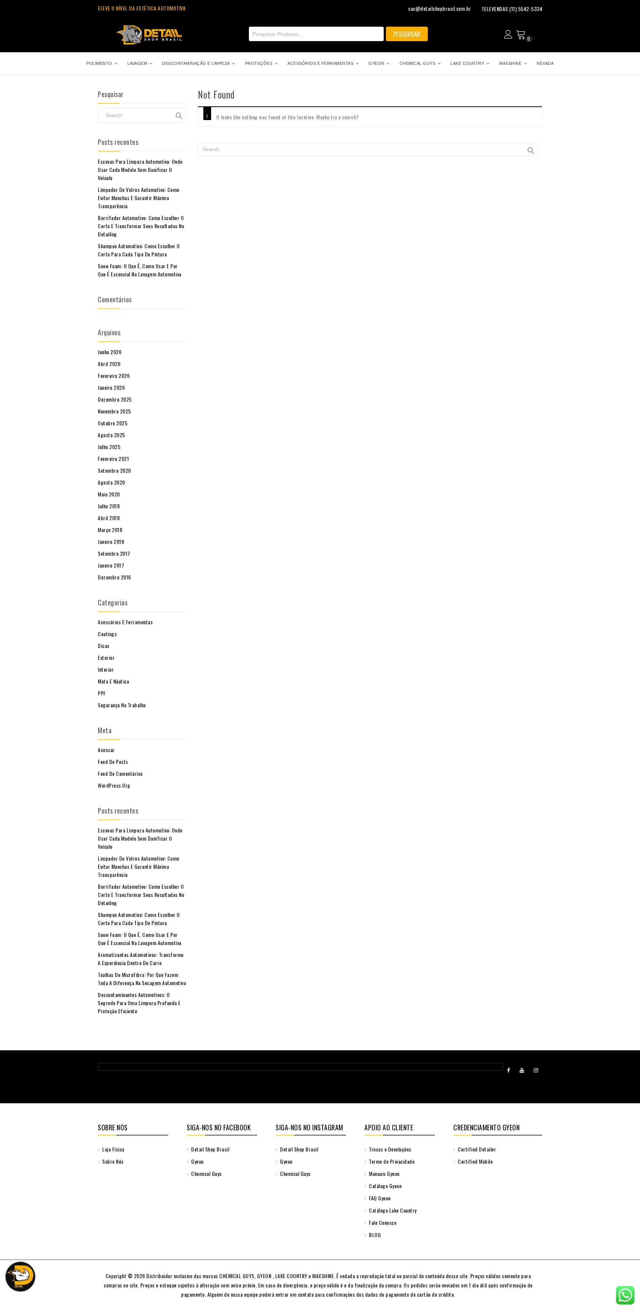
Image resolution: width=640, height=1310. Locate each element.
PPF (102, 693)
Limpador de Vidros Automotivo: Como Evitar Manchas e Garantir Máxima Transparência (138, 198)
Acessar (106, 750)
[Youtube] (522, 1070)
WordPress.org (114, 785)
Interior (106, 669)
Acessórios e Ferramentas (125, 622)
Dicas (104, 645)
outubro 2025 (112, 423)
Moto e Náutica (113, 681)
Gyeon (197, 1161)
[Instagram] (536, 1070)
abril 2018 (109, 518)
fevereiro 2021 (113, 458)
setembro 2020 (114, 470)
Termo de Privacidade (391, 1161)
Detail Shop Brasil (209, 1149)
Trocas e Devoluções (389, 1149)
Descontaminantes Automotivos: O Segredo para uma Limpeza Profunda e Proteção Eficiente (139, 1003)
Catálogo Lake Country (392, 1210)
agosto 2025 (111, 435)
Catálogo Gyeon (384, 1186)
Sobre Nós (112, 1161)
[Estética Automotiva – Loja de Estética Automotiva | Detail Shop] (148, 32)
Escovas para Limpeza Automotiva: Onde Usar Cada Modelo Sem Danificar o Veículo (140, 169)
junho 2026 (109, 352)
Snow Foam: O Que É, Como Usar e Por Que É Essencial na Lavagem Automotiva (139, 270)
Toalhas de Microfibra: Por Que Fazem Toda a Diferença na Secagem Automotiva (142, 979)
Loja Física (112, 1149)
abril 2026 (109, 364)
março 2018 (110, 529)
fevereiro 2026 (114, 375)
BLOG (374, 1234)
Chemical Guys (206, 1173)
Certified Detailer (476, 1149)
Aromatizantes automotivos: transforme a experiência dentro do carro (141, 959)
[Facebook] (509, 1070)
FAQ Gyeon (379, 1198)
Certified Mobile (475, 1161)
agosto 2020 (111, 482)
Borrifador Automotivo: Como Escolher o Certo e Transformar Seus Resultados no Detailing (141, 226)
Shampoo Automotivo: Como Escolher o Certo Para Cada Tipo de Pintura (139, 250)
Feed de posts (113, 761)
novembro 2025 (114, 411)
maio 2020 (109, 494)
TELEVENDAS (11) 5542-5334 (512, 9)
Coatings (107, 634)
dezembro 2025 (115, 399)
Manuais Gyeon (384, 1173)
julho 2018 (109, 506)
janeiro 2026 (111, 387)
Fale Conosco (382, 1222)
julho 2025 (109, 446)
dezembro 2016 (114, 577)
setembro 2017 (114, 553)
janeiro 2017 (111, 565)
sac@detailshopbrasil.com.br (439, 8)
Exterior (106, 657)
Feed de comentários (120, 773)
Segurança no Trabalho (122, 705)
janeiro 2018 (111, 541)
